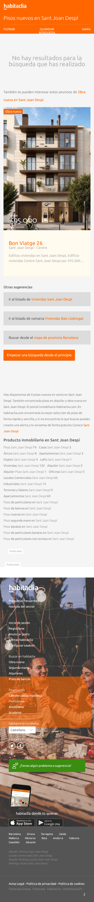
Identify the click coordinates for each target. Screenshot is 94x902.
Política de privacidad (41, 883)
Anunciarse (16, 707)
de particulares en (30, 502)
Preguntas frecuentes (24, 601)
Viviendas (21, 465)
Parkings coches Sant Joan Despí (28, 863)
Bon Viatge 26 (26, 243)
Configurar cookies (22, 645)
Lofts (54, 459)
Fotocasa (39, 889)
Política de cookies (71, 883)
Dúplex (19, 459)
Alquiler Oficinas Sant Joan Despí (28, 851)
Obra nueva (16, 662)
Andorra (58, 838)
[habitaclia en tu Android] (50, 823)
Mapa (86, 29)
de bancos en (27, 508)
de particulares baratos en (36, 532)
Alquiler (63, 465)
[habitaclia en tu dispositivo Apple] (22, 823)
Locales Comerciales (28, 478)
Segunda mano (19, 667)
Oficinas (65, 471)
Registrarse (16, 628)
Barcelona (15, 834)
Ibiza (44, 838)
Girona (31, 834)
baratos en (25, 526)
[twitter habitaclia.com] (12, 745)
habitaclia (54, 889)
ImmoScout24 (72, 889)
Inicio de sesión (19, 623)
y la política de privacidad (56, 46)
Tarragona (47, 834)
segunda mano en (30, 520)
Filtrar (9, 29)
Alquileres (16, 673)
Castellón (14, 842)
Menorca (30, 838)
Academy (15, 712)
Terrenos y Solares (26, 490)
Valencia (74, 838)
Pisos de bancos (19, 679)
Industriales (22, 484)
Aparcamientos (24, 496)
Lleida (62, 834)
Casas (54, 447)
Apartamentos (60, 453)
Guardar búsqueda (47, 54)
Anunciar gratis (19, 634)
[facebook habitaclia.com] (20, 745)
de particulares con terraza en (38, 539)
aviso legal (34, 46)
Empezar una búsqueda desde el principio (39, 355)
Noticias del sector (22, 606)
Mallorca (14, 838)
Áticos (18, 453)
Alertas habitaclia (21, 640)
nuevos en (25, 514)
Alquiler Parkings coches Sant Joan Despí (33, 859)
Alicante (31, 842)
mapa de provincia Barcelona (56, 338)
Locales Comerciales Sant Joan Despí (30, 855)
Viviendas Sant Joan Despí (51, 299)
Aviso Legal (16, 883)
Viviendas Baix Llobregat (64, 318)
